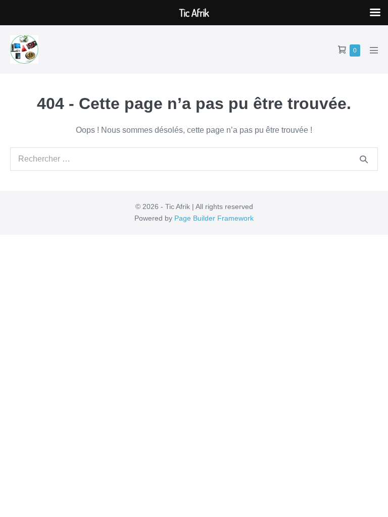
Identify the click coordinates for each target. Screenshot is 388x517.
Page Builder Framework (214, 218)
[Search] (364, 159)
